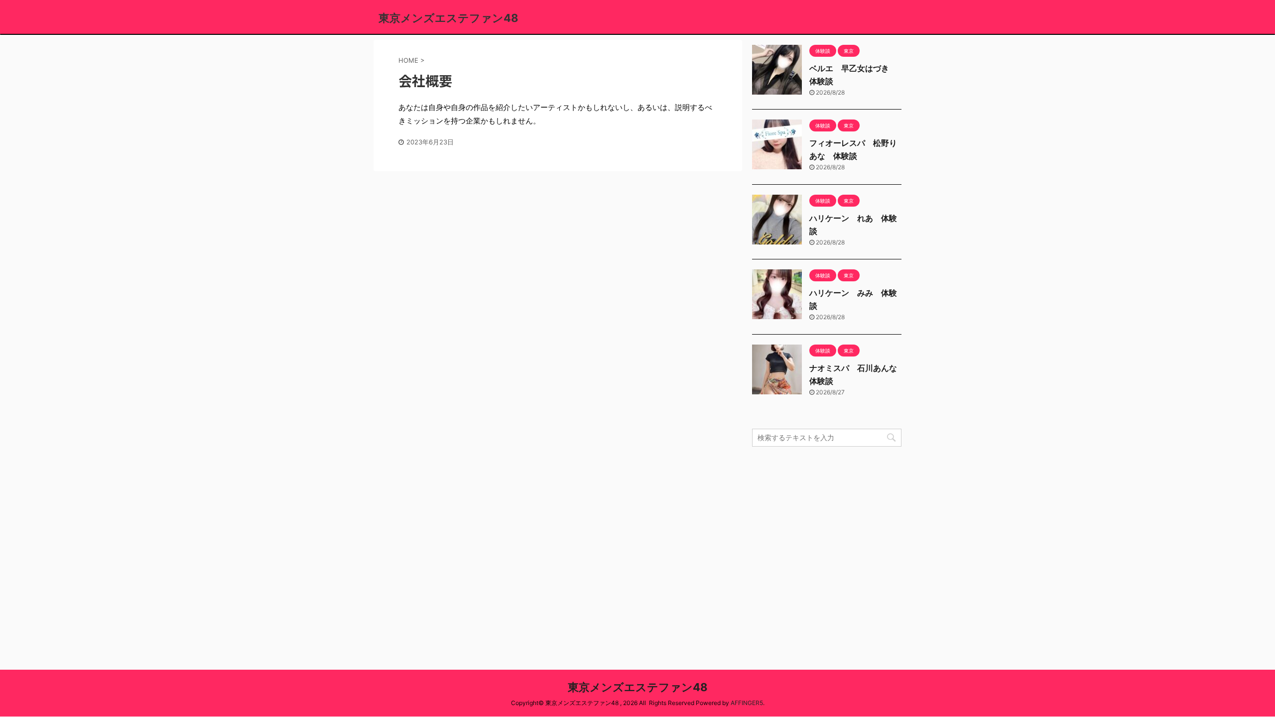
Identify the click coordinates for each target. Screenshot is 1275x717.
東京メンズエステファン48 (448, 17)
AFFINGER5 (747, 703)
